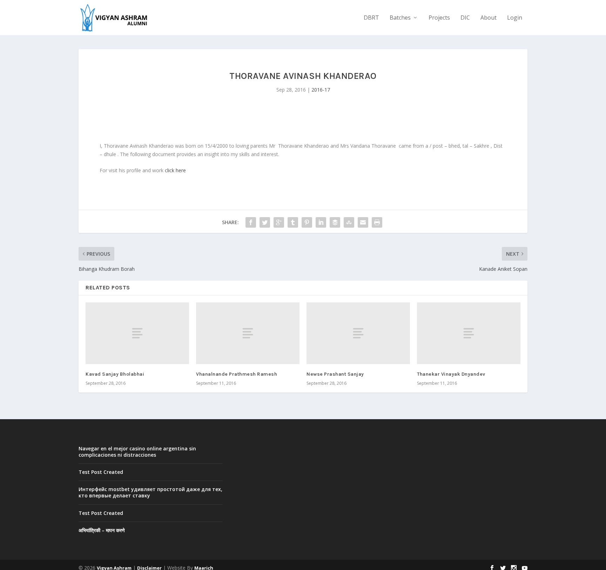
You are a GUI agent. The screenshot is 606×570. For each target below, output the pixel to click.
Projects (439, 18)
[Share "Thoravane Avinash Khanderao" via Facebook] (251, 222)
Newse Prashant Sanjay (335, 374)
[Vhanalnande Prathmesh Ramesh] (247, 333)
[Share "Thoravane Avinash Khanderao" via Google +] (279, 222)
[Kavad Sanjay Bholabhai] (137, 333)
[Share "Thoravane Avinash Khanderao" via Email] (363, 222)
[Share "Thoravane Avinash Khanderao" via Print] (377, 222)
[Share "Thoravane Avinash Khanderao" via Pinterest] (307, 222)
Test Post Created (101, 472)
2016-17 (320, 89)
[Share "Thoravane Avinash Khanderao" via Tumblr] (293, 222)
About (488, 18)
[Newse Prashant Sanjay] (358, 333)
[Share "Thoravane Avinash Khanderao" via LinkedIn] (321, 222)
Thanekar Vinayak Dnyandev (451, 374)
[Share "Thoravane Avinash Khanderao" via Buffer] (335, 222)
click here (175, 170)
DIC (465, 18)
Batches (400, 18)
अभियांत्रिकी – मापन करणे (102, 530)
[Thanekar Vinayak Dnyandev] (468, 333)
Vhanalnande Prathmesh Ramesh (236, 374)
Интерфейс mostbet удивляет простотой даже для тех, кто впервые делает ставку (150, 492)
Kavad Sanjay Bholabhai (115, 374)
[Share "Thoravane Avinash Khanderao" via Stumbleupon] (349, 222)
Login (514, 18)
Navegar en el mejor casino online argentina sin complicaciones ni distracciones (137, 451)
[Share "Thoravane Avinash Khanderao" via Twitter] (265, 222)
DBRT (371, 18)
